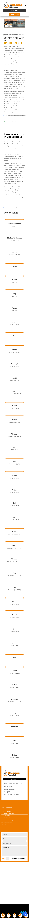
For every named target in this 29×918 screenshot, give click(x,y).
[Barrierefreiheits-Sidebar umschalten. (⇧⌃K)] (25, 914)
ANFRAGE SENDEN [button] (18, 858)
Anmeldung (14, 14)
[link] (13, 5)
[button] (25, 5)
